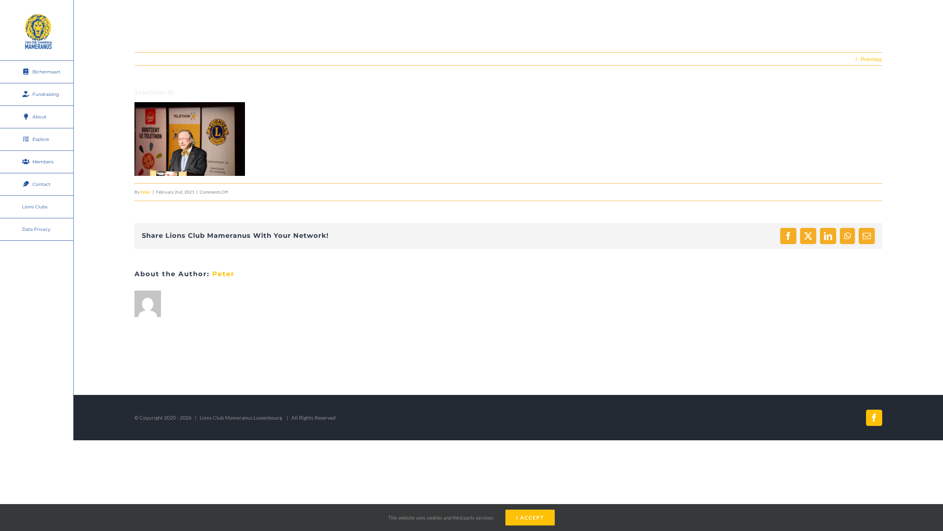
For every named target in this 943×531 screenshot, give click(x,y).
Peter (145, 192)
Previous (871, 59)
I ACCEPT (530, 517)
